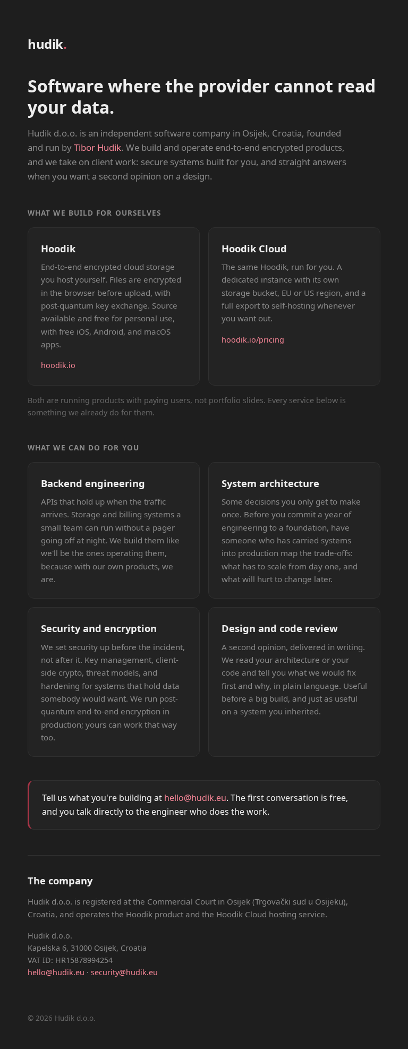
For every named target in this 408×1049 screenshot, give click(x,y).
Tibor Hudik (97, 147)
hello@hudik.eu (195, 798)
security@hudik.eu (124, 972)
